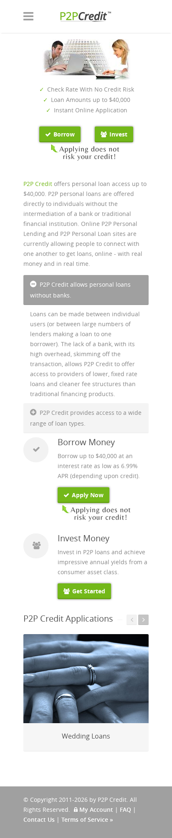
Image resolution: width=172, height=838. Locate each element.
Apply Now (87, 495)
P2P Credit (37, 184)
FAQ (125, 809)
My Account (95, 809)
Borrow (63, 134)
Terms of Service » (87, 819)
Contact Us (39, 819)
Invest (117, 134)
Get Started (88, 591)
